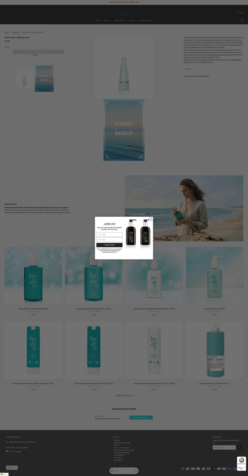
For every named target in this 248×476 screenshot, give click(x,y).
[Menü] (245, 458)
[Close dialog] (150, 219)
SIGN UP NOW (109, 245)
